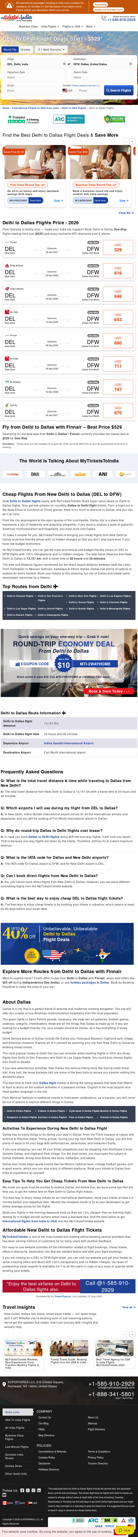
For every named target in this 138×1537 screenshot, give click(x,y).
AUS (22, 1503)
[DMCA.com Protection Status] (109, 1520)
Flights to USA (72, 26)
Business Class (28, 26)
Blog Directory (46, 1435)
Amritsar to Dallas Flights (52, 1117)
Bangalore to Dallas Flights (22, 1117)
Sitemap (92, 1423)
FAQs (41, 1429)
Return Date (81, 72)
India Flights (49, 26)
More (89, 26)
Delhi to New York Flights (83, 596)
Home (6, 108)
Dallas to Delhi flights (44, 837)
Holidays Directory (48, 1469)
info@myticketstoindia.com (116, 1387)
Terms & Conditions (99, 1451)
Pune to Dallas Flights (81, 1117)
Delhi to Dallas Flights (19, 1110)
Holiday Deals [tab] (13, 1466)
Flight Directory (96, 1429)
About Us (93, 1417)
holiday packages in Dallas (89, 982)
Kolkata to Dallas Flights (51, 1110)
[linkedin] (39, 1490)
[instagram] (34, 1490)
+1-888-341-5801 (111, 1393)
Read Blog (100, 4)
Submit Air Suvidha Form (109, 9)
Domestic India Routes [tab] (14, 1456)
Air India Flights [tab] (14, 1427)
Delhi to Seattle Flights (81, 608)
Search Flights (120, 90)
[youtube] (5, 1494)
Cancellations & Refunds (52, 1451)
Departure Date (16, 72)
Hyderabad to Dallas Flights (84, 1110)
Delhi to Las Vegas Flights (21, 608)
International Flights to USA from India (35, 108)
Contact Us (44, 1417)
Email (10, 85)
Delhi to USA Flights (74, 108)
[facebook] (23, 1490)
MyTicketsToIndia (15, 1237)
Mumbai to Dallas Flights (113, 1110)
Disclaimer (44, 1463)
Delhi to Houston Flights (20, 596)
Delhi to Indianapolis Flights (53, 614)
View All (125, 213)
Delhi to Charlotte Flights (114, 602)
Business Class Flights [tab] (14, 1437)
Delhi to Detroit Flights (50, 608)
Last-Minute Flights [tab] (17, 1447)
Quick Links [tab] (12, 1412)
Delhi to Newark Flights (20, 614)
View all (127, 1307)
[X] (29, 1490)
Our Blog (43, 1423)
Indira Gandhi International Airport (69, 743)
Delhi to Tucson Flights (81, 602)
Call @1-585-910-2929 (108, 1286)
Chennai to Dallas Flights (114, 1117)
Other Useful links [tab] (16, 1473)
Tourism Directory (98, 1463)
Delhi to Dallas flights (25, 501)
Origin (10, 59)
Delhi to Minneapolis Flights (115, 608)
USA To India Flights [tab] (17, 1420)
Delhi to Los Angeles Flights (115, 596)
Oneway (25, 49)
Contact (81, 85)
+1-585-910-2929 (111, 1383)
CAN (10, 1503)
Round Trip (10, 49)
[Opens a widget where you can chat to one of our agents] (124, 1530)
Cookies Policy (46, 1457)
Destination (80, 59)
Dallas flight (47, 1083)
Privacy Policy (96, 1457)
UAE (35, 1503)
